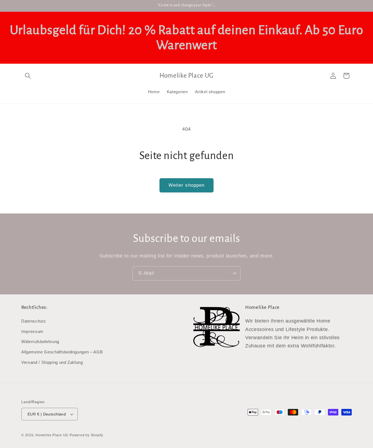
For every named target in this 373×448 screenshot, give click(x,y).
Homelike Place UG (51, 435)
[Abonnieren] (233, 273)
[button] (27, 75)
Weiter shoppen (186, 185)
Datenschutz (33, 321)
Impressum (32, 331)
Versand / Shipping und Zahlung (52, 362)
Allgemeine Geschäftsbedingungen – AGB (62, 352)
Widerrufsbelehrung (40, 341)
